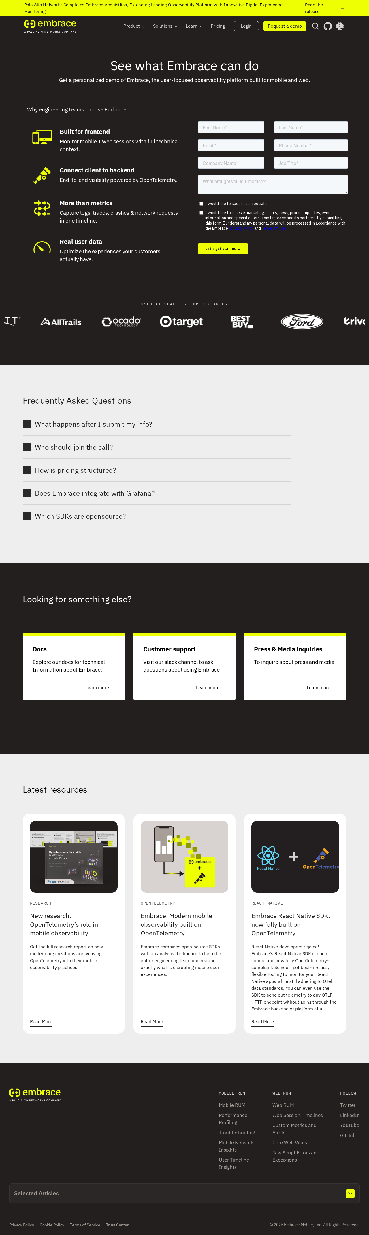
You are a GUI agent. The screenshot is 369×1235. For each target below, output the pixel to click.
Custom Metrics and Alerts (294, 1129)
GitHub (348, 1135)
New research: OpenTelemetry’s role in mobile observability (64, 924)
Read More (41, 1021)
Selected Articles (36, 1193)
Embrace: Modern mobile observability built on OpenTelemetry (176, 924)
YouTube (349, 1125)
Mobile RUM (232, 1105)
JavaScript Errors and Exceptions (295, 1156)
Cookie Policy (52, 1225)
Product (131, 26)
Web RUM (283, 1105)
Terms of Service (85, 1225)
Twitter (347, 1105)
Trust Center (117, 1225)
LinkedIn (350, 1115)
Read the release (314, 8)
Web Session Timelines (297, 1115)
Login (246, 26)
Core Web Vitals (289, 1142)
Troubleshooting (237, 1132)
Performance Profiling (233, 1119)
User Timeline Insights (234, 1163)
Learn (191, 26)
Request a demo (285, 26)
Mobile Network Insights (236, 1146)
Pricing (218, 26)
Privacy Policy (21, 1225)
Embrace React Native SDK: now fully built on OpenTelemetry (290, 924)
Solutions (162, 26)
